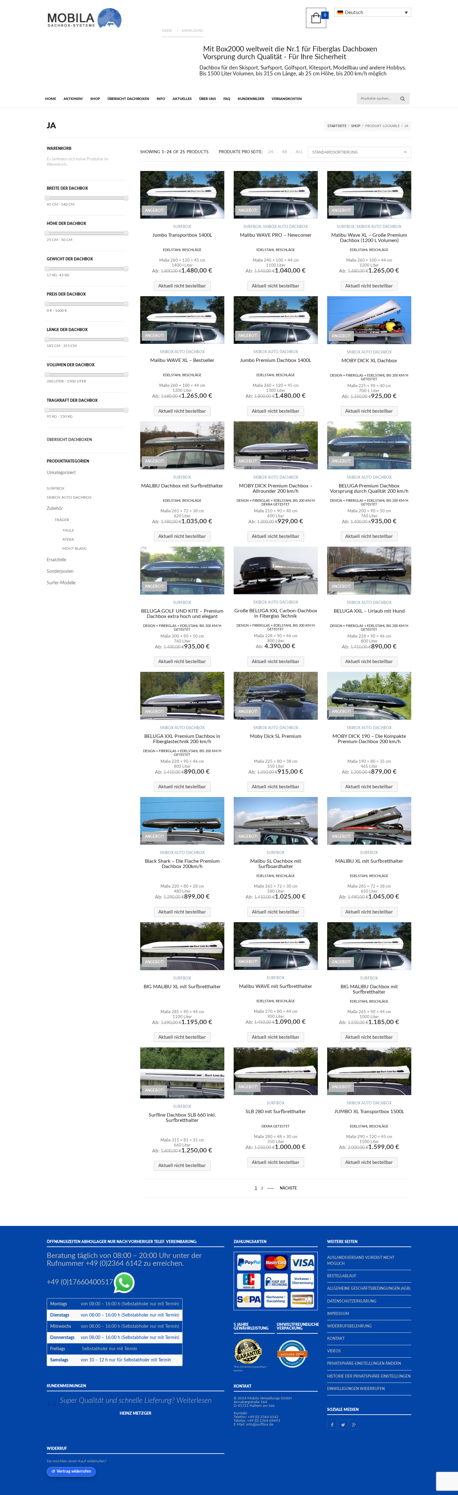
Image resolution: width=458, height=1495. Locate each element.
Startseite (336, 126)
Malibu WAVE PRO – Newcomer (276, 235)
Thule (68, 530)
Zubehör (55, 508)
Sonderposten (60, 571)
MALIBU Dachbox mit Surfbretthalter (182, 485)
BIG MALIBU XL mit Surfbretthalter (182, 986)
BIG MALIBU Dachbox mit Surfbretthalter (369, 989)
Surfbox (182, 227)
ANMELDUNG (192, 30)
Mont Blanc (74, 548)
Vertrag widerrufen (74, 1471)
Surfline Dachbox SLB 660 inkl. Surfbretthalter (182, 1118)
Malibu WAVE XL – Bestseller (182, 360)
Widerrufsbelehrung (349, 1326)
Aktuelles (182, 99)
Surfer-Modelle (61, 583)
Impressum (338, 1314)
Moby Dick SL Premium (275, 736)
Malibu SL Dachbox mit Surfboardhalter (275, 864)
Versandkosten (287, 99)
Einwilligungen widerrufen (356, 1389)
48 (284, 152)
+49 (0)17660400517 (80, 1282)
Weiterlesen (194, 1400)
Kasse (167, 30)
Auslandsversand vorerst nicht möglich (360, 1260)
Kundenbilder (251, 99)
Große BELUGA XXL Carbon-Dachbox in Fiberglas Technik (275, 613)
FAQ (226, 99)
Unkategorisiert (61, 473)
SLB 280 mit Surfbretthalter (276, 1111)
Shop (95, 99)
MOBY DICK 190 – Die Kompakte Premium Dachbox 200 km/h (369, 739)
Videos (334, 1351)
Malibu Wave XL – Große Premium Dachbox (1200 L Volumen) (369, 238)
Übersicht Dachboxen (128, 99)
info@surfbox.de (259, 1424)
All (299, 152)
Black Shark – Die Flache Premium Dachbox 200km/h (182, 864)
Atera (68, 539)
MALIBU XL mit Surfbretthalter (369, 861)
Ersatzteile (56, 560)
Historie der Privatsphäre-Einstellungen (369, 1376)
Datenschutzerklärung (351, 1301)
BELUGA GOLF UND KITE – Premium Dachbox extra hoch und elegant (182, 614)
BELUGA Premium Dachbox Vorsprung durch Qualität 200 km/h (369, 488)
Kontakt (336, 1339)
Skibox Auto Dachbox (285, 227)
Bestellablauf (341, 1276)
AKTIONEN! (73, 99)
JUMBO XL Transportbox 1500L (369, 1111)
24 (270, 152)
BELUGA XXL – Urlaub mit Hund (369, 611)
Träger (62, 520)
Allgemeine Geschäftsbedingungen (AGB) (368, 1288)
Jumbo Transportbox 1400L (182, 235)
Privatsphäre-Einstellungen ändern (364, 1363)
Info (161, 99)
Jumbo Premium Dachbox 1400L (275, 360)
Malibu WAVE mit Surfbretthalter (275, 986)
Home (50, 99)
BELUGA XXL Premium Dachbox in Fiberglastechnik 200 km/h (182, 739)
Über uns (207, 99)
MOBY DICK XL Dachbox (369, 360)
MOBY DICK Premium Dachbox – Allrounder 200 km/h (275, 488)
